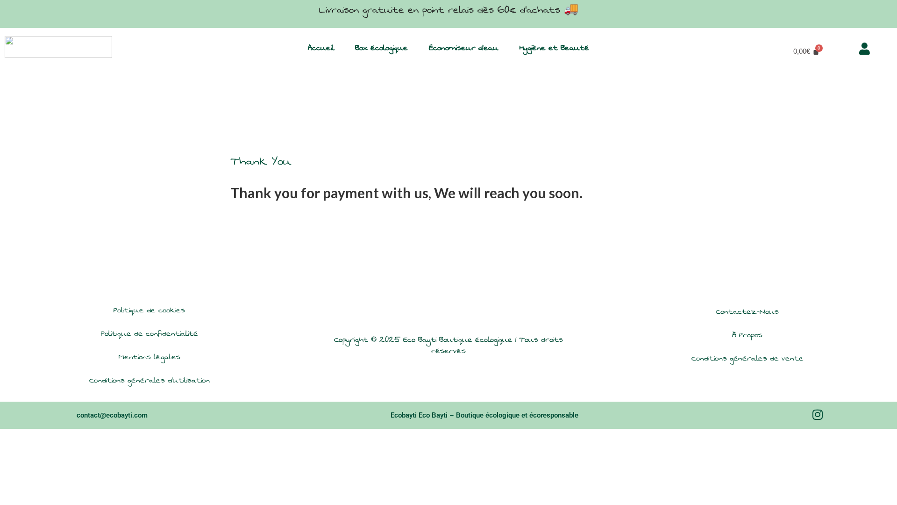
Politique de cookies (149, 310)
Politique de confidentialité (149, 333)
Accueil (321, 48)
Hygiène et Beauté (554, 48)
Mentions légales (149, 357)
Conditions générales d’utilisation (149, 380)
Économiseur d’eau (463, 48)
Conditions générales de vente (747, 358)
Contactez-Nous (747, 311)
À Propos (747, 335)
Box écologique (381, 48)
